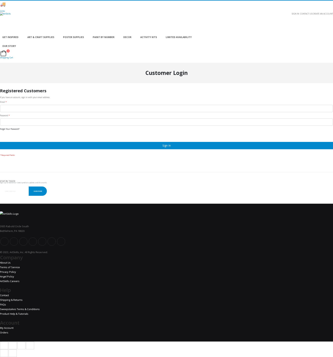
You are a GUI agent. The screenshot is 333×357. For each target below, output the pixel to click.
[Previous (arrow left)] (4, 353)
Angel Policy (7, 276)
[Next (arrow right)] (13, 353)
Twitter (14, 241)
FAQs (3, 304)
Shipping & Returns (11, 300)
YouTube (23, 241)
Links (2, 11)
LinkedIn (61, 241)
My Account (6, 328)
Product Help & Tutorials (14, 313)
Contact (4, 295)
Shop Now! (67, 4)
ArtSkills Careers (9, 281)
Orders (4, 332)
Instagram (33, 241)
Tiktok (52, 241)
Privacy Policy (8, 272)
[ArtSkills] (166, 22)
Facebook (4, 241)
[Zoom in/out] (30, 345)
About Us (5, 262)
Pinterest (42, 241)
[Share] (13, 345)
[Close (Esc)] (4, 345)
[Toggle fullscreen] (21, 345)
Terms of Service (10, 267)
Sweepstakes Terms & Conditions (20, 309)
